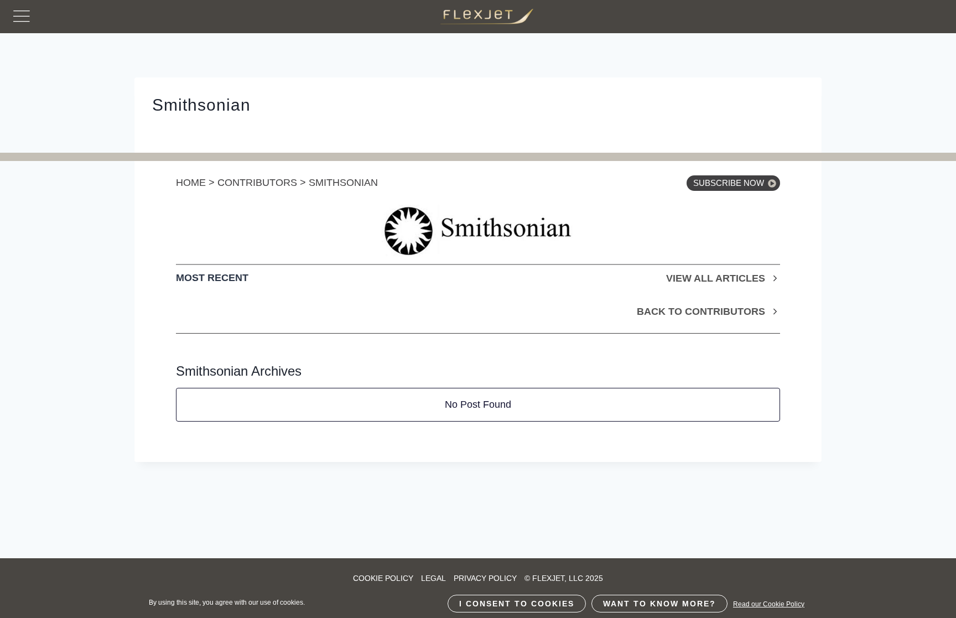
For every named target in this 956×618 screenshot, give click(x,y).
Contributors (257, 182)
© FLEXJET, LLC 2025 (563, 578)
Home (191, 182)
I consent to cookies (516, 603)
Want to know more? (659, 603)
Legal (433, 578)
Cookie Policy (383, 578)
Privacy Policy (485, 578)
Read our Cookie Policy (768, 604)
